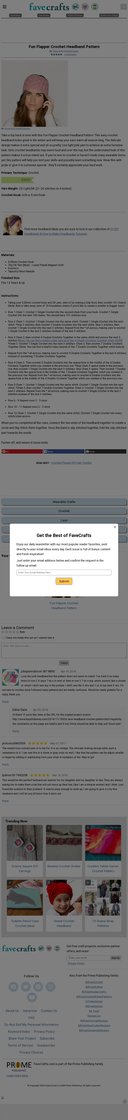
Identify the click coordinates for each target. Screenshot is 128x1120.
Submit (64, 579)
